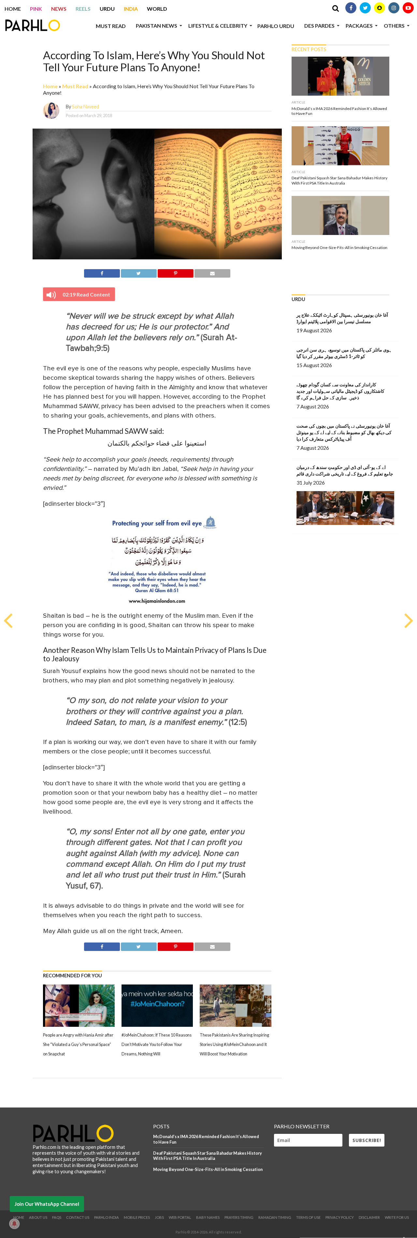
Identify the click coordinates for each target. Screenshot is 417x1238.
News (58, 9)
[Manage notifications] (14, 1223)
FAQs (56, 1217)
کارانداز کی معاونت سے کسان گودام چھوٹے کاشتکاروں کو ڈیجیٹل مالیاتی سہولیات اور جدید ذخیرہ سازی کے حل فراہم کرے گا (340, 391)
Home (13, 9)
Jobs (159, 1217)
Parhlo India (106, 1217)
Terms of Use (308, 1217)
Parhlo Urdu (275, 26)
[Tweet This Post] (139, 272)
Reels (83, 9)
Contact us (77, 1217)
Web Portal (180, 1217)
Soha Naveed (85, 106)
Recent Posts (309, 49)
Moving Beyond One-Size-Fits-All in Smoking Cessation (208, 1169)
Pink (36, 9)
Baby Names (208, 1217)
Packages (359, 25)
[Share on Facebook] (102, 272)
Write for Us (397, 1217)
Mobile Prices (137, 1217)
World (157, 9)
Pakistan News (156, 25)
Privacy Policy (339, 1217)
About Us (38, 1217)
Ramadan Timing (274, 1217)
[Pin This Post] (176, 272)
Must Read (111, 26)
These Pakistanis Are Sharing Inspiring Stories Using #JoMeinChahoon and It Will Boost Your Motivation (234, 1044)
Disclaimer (369, 1217)
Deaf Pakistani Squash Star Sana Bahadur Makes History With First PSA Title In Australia (207, 1155)
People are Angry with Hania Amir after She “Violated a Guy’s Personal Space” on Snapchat (78, 1044)
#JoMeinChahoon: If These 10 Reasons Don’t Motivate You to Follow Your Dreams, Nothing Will (157, 1044)
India (131, 9)
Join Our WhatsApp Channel (47, 1204)
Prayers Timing (238, 1217)
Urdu (107, 9)
